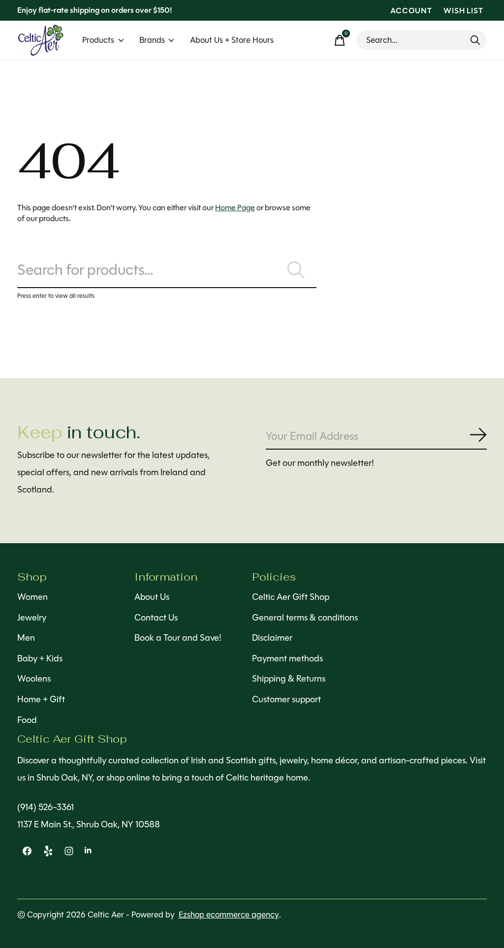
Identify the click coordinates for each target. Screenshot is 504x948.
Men (26, 637)
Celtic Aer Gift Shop (290, 596)
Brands (152, 40)
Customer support (286, 699)
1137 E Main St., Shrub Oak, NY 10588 (88, 824)
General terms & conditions (305, 617)
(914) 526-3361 (45, 807)
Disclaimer (272, 637)
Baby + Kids (40, 658)
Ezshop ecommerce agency (229, 914)
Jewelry (31, 617)
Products (98, 40)
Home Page (235, 207)
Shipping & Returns (288, 678)
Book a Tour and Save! (177, 637)
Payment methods (287, 658)
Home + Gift (41, 699)
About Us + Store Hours (232, 40)
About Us (151, 596)
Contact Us (156, 617)
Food (27, 720)
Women (32, 596)
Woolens (34, 678)
